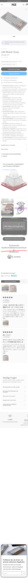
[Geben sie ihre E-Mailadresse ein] (23, 573)
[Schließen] (25, 546)
